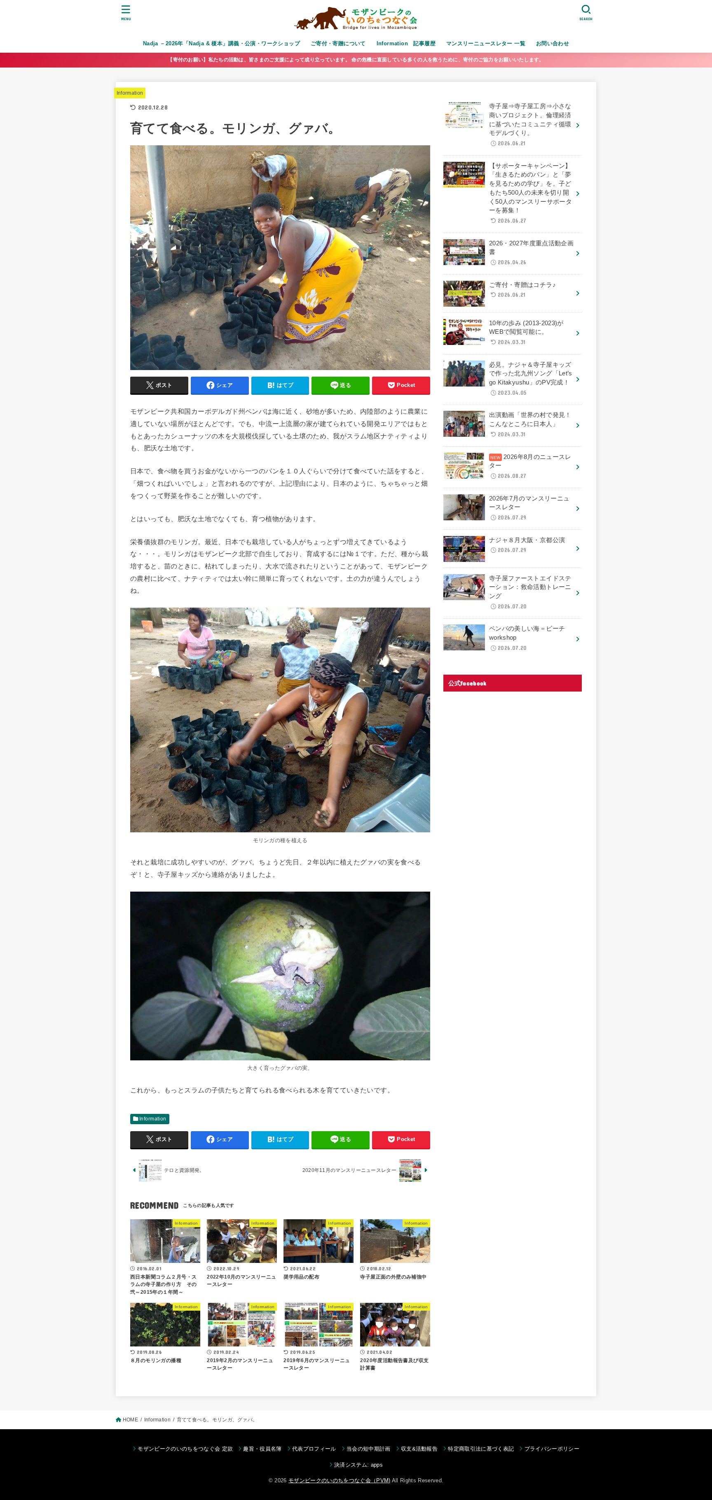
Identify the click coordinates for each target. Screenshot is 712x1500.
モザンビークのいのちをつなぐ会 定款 (185, 1449)
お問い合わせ (552, 43)
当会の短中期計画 (369, 1449)
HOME (130, 1419)
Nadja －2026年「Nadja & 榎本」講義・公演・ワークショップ (221, 43)
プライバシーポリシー (552, 1449)
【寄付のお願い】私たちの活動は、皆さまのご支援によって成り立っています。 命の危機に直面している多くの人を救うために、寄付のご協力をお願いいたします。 (356, 60)
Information (130, 93)
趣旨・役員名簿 (262, 1449)
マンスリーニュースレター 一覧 (485, 43)
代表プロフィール (314, 1449)
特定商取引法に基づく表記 (481, 1449)
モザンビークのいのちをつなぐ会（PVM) (339, 1480)
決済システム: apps (358, 1465)
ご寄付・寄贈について (338, 43)
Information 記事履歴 (406, 43)
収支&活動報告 (419, 1449)
